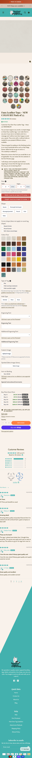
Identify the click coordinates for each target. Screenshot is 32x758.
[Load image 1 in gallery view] (4, 80)
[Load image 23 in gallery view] (18, 108)
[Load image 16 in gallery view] (27, 97)
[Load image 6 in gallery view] (21, 85)
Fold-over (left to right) (10, 290)
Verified (15, 484)
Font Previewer (16, 720)
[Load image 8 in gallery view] (4, 91)
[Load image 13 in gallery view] (4, 97)
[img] (4, 494)
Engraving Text (6, 325)
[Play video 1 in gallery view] (21, 80)
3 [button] (16, 583)
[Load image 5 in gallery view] (4, 85)
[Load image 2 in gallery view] (10, 80)
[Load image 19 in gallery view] (16, 102)
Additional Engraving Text (9, 344)
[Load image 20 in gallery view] (21, 102)
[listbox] (16, 318)
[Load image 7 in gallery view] (27, 85)
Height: (18, 186)
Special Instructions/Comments (11, 384)
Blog (16, 705)
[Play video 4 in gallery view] (21, 97)
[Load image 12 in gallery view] (27, 91)
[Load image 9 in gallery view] (10, 91)
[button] (25, 14)
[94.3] (11, 478)
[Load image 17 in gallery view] (4, 102)
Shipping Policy (16, 730)
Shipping (3, 418)
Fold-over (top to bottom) (10, 288)
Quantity (3, 421)
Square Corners (8, 228)
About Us (16, 701)
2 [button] (13, 583)
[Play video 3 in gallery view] (16, 85)
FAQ (16, 717)
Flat (5, 285)
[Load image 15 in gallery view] (16, 97)
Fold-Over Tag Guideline (16, 723)
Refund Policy (16, 734)
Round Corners (8, 230)
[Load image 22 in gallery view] (13, 108)
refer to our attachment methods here (14, 306)
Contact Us (16, 698)
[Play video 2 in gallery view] (10, 85)
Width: (3, 186)
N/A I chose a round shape (10, 233)
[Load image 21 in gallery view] (27, 102)
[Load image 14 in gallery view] (10, 97)
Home (16, 694)
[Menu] (3, 14)
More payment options (7, 433)
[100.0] (19, 478)
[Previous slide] (2, 7)
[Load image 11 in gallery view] (21, 91)
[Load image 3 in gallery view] (16, 80)
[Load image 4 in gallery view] (27, 80)
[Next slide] (30, 7)
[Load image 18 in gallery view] (10, 102)
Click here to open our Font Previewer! (10, 321)
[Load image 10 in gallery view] (16, 91)
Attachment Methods (16, 727)
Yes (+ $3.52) (7, 376)
